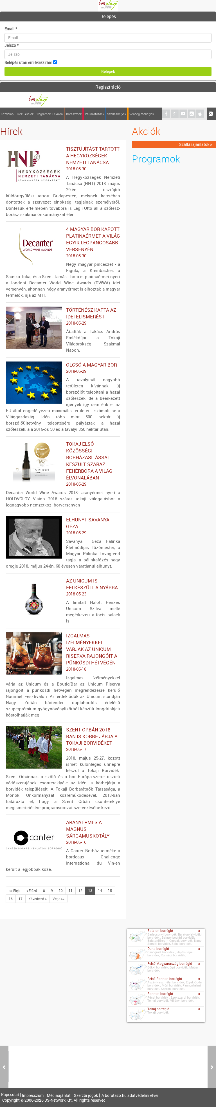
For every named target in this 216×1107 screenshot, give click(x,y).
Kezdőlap (7, 114)
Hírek (18, 114)
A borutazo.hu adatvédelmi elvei (130, 1095)
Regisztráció (108, 87)
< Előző (31, 890)
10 (61, 890)
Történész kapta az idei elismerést (91, 316)
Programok (43, 114)
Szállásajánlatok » (195, 144)
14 (100, 890)
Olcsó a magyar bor (91, 367)
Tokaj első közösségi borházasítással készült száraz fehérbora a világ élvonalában (89, 464)
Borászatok (74, 114)
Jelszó (11, 45)
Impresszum (33, 1095)
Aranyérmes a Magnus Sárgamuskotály (87, 832)
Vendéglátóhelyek (141, 114)
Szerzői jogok (86, 1095)
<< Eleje (14, 890)
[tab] (108, 16)
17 (20, 898)
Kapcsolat (10, 1095)
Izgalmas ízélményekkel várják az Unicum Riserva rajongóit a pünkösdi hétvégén (91, 652)
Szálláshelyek (116, 114)
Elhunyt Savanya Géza (87, 525)
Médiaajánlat (59, 1095)
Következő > (37, 898)
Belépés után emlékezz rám (28, 62)
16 (11, 898)
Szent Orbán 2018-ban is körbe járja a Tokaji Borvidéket (92, 739)
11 (71, 890)
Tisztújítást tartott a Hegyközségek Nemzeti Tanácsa (93, 158)
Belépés (108, 16)
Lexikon (57, 114)
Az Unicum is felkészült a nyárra (92, 587)
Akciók (28, 114)
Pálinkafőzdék (94, 114)
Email (10, 28)
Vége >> (58, 898)
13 (90, 890)
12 (80, 890)
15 (110, 890)
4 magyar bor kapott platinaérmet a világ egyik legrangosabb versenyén (93, 242)
